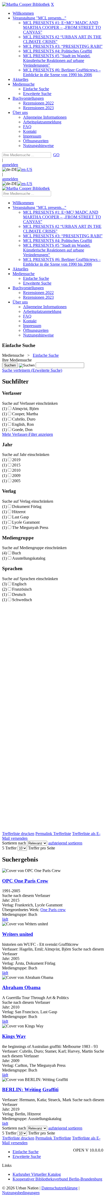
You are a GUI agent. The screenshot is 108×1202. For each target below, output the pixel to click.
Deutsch (19, 594)
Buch (16, 553)
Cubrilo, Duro (23, 419)
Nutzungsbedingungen (21, 1192)
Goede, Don (22, 429)
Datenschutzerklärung (59, 1188)
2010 (16, 470)
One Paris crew (53, 909)
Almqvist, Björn (25, 408)
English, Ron (23, 424)
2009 (16, 475)
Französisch (22, 589)
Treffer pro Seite (41, 848)
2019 (16, 460)
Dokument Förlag (26, 506)
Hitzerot (18, 512)
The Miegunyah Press (30, 527)
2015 (16, 465)
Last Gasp (20, 517)
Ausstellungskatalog (28, 558)
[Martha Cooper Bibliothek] (26, 4)
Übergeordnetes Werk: (21, 909)
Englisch (19, 584)
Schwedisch (22, 599)
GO (56, 155)
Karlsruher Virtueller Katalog (37, 1174)
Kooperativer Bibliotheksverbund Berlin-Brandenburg (57, 1179)
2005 (16, 481)
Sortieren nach (14, 843)
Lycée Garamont (26, 522)
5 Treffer (9, 848)
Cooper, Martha (25, 414)
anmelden (10, 164)
